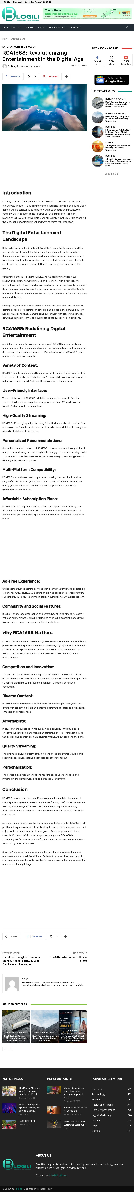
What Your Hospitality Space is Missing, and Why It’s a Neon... (29, 1107)
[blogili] (5, 66)
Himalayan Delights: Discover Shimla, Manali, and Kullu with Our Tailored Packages (21, 961)
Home (5, 38)
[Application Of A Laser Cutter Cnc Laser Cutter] (54, 1124)
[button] (127, 27)
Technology (28, 47)
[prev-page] (4, 1049)
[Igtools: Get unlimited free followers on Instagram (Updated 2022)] (54, 1090)
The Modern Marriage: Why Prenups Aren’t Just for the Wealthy (29, 1091)
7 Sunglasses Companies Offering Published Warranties (118, 147)
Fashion (109, 143)
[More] (66, 76)
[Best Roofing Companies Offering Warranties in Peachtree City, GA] (16, 1026)
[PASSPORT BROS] (9, 1124)
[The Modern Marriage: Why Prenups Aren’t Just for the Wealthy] (9, 1091)
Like (98, 56)
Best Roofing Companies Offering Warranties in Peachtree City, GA (16, 1038)
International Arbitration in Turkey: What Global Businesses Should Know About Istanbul (73, 1037)
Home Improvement (16, 1033)
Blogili (19, 1188)
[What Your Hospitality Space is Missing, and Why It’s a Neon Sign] (9, 1108)
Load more (110, 173)
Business (73, 1031)
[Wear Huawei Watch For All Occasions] (54, 1110)
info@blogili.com (58, 1175)
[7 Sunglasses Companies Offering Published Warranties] (98, 146)
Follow (112, 56)
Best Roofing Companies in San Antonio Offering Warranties (44, 1038)
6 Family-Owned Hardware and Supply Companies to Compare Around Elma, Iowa (118, 162)
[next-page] (10, 1049)
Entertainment (18, 38)
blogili (14, 66)
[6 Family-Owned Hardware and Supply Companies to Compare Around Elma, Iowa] (98, 161)
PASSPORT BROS (27, 1121)
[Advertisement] (44, 160)
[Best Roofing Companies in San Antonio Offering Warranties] (44, 1026)
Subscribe (126, 56)
